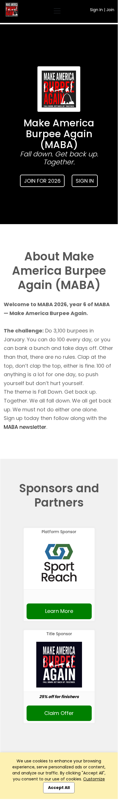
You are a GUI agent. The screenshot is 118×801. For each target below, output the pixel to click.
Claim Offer (59, 713)
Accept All (59, 787)
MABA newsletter (25, 427)
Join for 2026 (42, 180)
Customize (94, 779)
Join (110, 10)
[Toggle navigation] (57, 11)
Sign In (96, 10)
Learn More (59, 611)
